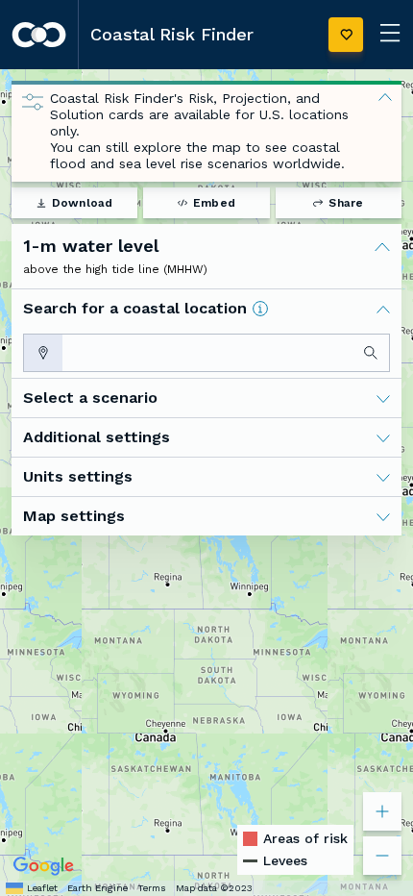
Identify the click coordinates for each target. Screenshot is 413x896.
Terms (151, 888)
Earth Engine (97, 888)
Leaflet (42, 888)
